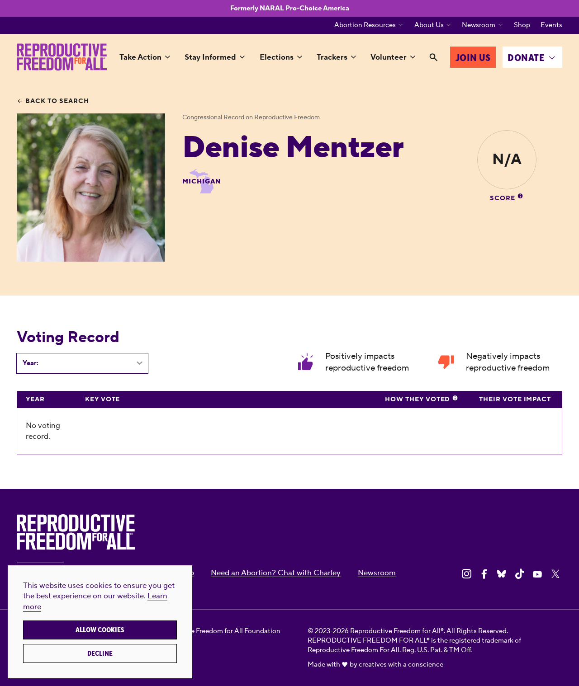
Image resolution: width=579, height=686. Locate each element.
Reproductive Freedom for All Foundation (216, 631)
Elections (277, 57)
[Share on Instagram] (466, 574)
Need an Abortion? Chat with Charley (276, 573)
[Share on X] (555, 574)
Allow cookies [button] (100, 629)
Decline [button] (100, 653)
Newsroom (478, 25)
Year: (30, 363)
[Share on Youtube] (537, 574)
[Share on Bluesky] (501, 574)
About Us (429, 25)
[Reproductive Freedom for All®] (61, 56)
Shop (522, 25)
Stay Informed (210, 57)
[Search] (433, 57)
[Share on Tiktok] (520, 574)
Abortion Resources (365, 25)
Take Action (140, 57)
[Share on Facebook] (484, 574)
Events (551, 25)
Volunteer (388, 57)
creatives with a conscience (401, 664)
